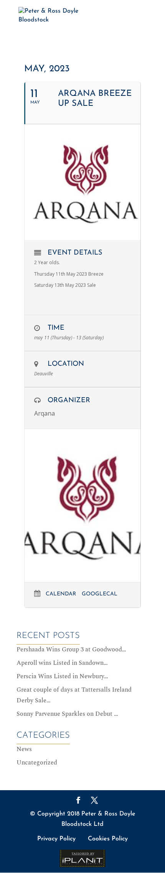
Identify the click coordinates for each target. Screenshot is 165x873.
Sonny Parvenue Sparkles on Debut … (67, 713)
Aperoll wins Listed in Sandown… (62, 662)
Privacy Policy (56, 839)
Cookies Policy (108, 839)
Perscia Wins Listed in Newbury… (62, 676)
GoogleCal (99, 594)
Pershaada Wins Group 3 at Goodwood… (71, 649)
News (24, 749)
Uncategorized (36, 762)
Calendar (61, 594)
